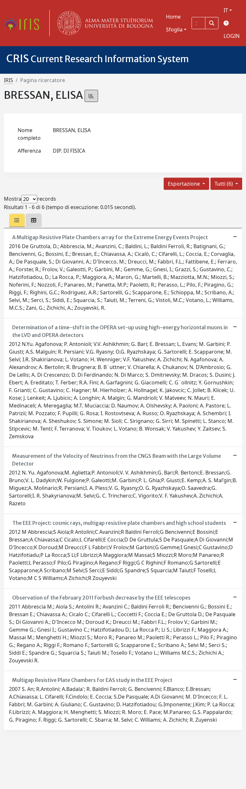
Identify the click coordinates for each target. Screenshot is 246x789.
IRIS (8, 80)
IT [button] (226, 10)
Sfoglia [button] (174, 29)
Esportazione (184, 183)
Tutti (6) (224, 183)
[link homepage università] (103, 23)
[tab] (17, 220)
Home (173, 16)
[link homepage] (24, 23)
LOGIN (232, 35)
